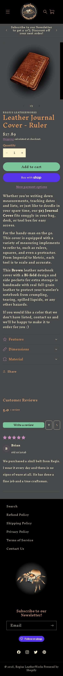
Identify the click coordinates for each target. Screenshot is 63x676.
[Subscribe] (52, 625)
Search (11, 506)
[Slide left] (23, 106)
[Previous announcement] (6, 30)
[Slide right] (39, 106)
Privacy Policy (17, 531)
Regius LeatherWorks (29, 667)
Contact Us (15, 548)
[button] (8, 11)
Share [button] (12, 371)
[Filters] (49, 425)
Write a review (24, 425)
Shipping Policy (19, 523)
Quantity (9, 145)
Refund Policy (17, 514)
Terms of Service (19, 540)
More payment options (31, 186)
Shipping (8, 139)
